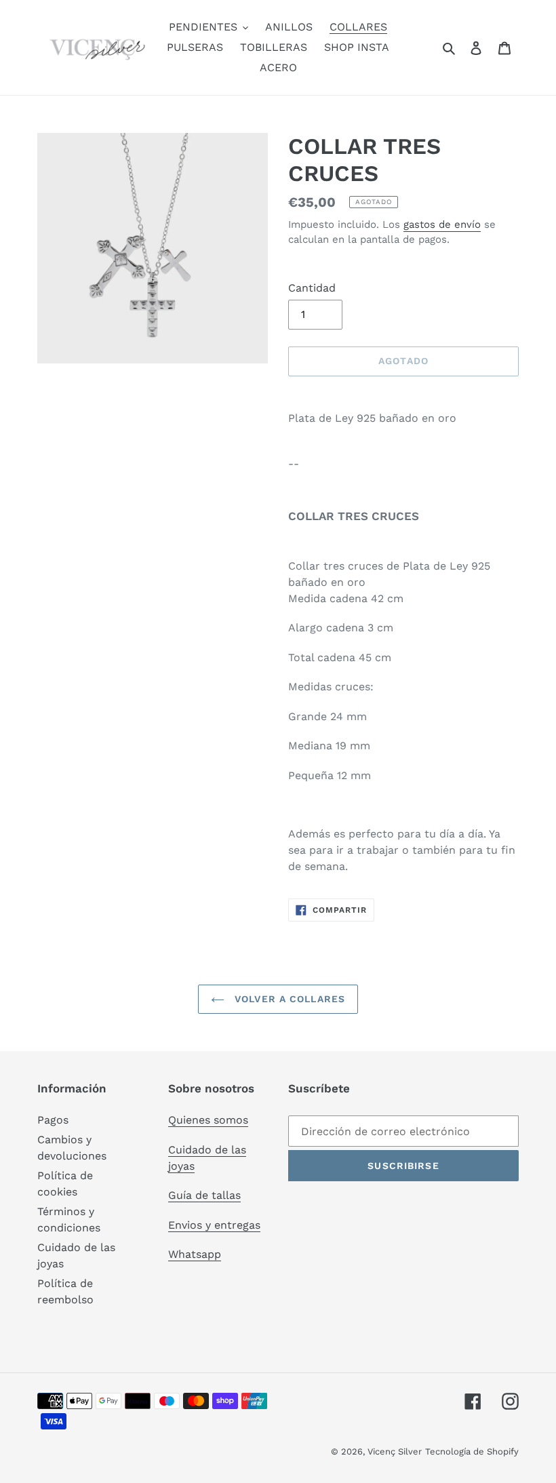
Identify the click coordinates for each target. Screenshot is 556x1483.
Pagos (52, 1119)
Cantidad (312, 287)
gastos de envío (442, 224)
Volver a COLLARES (288, 998)
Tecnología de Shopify (472, 1451)
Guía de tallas (204, 1195)
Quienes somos (208, 1119)
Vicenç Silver (395, 1451)
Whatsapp (194, 1254)
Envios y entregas (214, 1225)
